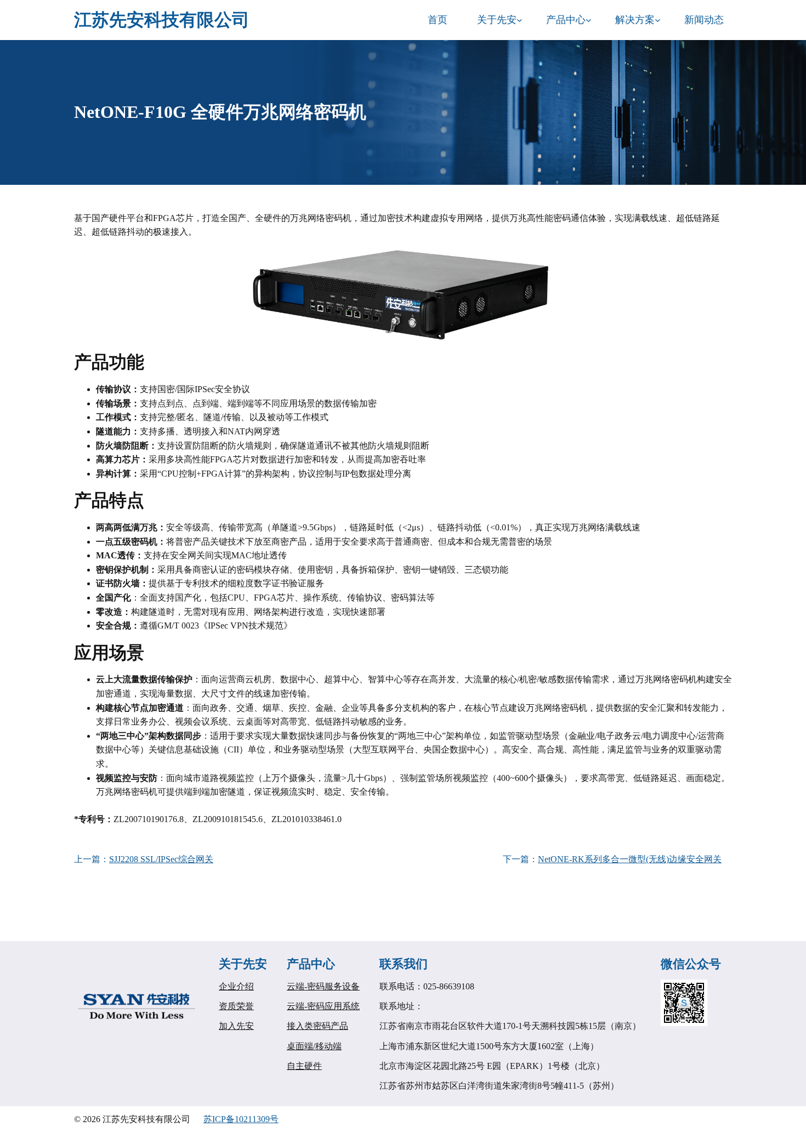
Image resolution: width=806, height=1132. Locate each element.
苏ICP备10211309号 (241, 1119)
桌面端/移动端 (314, 1046)
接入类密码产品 (317, 1026)
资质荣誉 (236, 1006)
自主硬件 (304, 1066)
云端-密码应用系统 (323, 1006)
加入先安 (236, 1026)
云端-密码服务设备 (323, 986)
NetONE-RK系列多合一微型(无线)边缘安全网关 (630, 859)
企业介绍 (236, 986)
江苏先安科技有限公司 (161, 20)
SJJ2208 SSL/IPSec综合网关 (161, 859)
